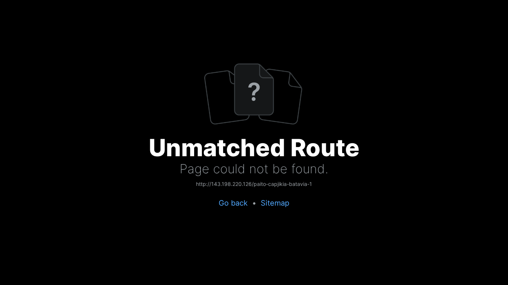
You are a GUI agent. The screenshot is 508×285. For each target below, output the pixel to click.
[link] (254, 184)
